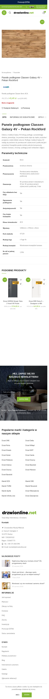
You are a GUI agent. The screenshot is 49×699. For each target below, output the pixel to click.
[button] (21, 284)
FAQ (3, 615)
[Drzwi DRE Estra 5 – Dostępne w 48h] (36, 288)
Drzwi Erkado (6, 450)
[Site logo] (23, 12)
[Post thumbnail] (6, 564)
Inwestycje (5, 624)
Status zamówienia (8, 633)
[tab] (4, 117)
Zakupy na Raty (7, 606)
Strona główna (6, 72)
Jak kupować (6, 597)
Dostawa (5, 611)
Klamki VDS (6, 481)
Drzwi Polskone (7, 460)
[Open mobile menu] (4, 12)
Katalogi (4, 674)
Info (18, 695)
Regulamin (5, 651)
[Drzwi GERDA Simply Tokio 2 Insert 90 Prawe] (13, 288)
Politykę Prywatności (19, 410)
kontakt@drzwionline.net (17, 547)
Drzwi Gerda (29, 455)
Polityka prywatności (9, 656)
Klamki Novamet (31, 486)
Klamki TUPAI (6, 486)
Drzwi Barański (7, 474)
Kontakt (4, 647)
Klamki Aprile (6, 491)
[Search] (10, 12)
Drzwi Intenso (7, 465)
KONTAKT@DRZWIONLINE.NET (12, 7)
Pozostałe (16, 72)
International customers (10, 665)
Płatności (5, 602)
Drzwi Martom (30, 470)
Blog (3, 660)
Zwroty (4, 620)
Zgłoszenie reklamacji (9, 678)
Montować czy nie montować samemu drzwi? (28, 583)
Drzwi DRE (5, 440)
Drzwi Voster (6, 455)
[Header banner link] (23, 2)
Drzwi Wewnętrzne (32, 491)
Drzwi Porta (6, 445)
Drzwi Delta (29, 440)
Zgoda (26, 695)
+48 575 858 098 (13, 544)
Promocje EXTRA (8, 629)
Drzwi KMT (29, 450)
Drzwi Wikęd (30, 445)
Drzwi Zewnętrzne (31, 496)
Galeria (4, 669)
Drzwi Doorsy (6, 470)
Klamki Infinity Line (8, 496)
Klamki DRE (29, 481)
